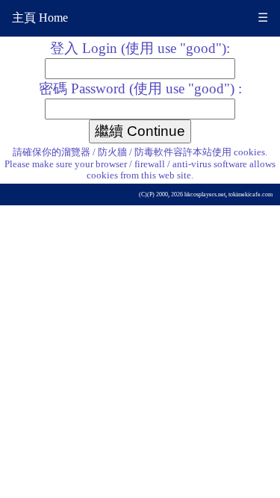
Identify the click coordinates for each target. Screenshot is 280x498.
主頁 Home (40, 17)
